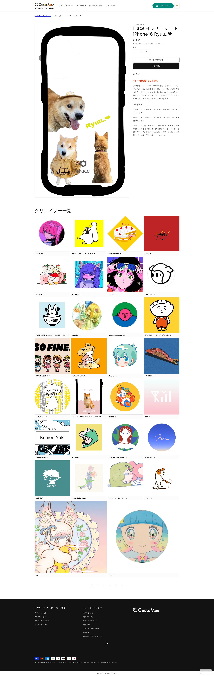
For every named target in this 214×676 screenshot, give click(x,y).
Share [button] (138, 74)
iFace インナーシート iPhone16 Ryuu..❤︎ (68, 16)
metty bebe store (79, 498)
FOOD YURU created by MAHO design (51, 335)
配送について (88, 617)
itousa (111, 417)
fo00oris (148, 294)
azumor (39, 294)
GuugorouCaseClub (117, 335)
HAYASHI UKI (77, 376)
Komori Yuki (41, 457)
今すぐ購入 (156, 66)
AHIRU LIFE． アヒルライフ (82, 253)
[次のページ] (122, 585)
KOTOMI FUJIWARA (116, 457)
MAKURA (39, 498)
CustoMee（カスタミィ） (43, 16)
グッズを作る (164, 6)
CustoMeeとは (40, 617)
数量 (134, 47)
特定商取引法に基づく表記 (93, 636)
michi (147, 498)
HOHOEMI (149, 376)
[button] (65, 5)
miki (37, 575)
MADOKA (149, 457)
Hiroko (111, 376)
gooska (75, 335)
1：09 (38, 253)
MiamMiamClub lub (117, 498)
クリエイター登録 (41, 625)
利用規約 (86, 625)
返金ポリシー (63, 662)
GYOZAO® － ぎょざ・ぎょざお (157, 335)
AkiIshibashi (114, 253)
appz (147, 253)
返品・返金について (90, 621)
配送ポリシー (95, 662)
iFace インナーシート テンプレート (85, 417)
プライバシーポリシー (91, 628)
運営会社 (86, 632)
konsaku (75, 457)
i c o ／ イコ (40, 417)
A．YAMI (75, 294)
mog (110, 575)
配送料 (138, 43)
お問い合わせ (88, 613)
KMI (146, 417)
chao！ (111, 294)
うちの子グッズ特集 (42, 621)
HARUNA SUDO (42, 376)
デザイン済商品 (40, 613)
